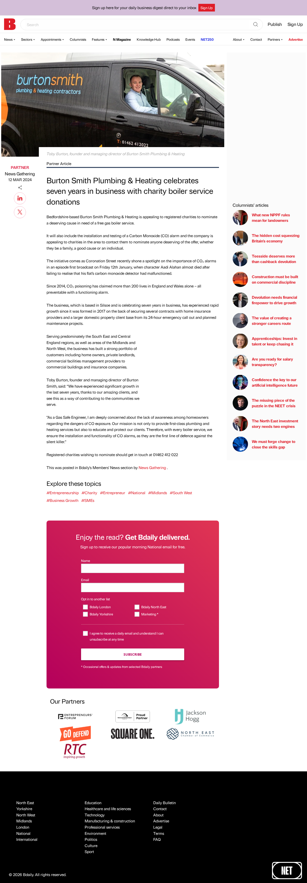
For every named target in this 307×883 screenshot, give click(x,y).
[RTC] (75, 750)
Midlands (24, 820)
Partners (274, 39)
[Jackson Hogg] (190, 715)
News (8, 39)
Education (93, 802)
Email (85, 580)
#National (136, 492)
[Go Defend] (75, 733)
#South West (181, 492)
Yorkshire (24, 808)
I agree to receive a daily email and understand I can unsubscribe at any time (127, 636)
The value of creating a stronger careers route (271, 320)
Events (190, 39)
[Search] (256, 25)
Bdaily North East (153, 607)
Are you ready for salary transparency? (272, 361)
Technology (95, 814)
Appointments (51, 39)
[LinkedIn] (20, 198)
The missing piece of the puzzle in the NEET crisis (273, 403)
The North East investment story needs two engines (275, 423)
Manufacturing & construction (110, 820)
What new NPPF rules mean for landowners (271, 217)
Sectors (26, 39)
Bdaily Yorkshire (101, 614)
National (23, 833)
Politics (91, 839)
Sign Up (207, 7)
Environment (95, 833)
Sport (89, 851)
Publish (275, 24)
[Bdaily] (9, 24)
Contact (256, 39)
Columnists (78, 39)
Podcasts (173, 39)
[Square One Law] (132, 733)
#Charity (89, 492)
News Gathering (20, 173)
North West (25, 814)
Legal (157, 827)
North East (25, 802)
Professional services (102, 827)
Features (98, 39)
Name (85, 560)
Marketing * (149, 614)
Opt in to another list (95, 599)
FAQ (157, 839)
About (237, 39)
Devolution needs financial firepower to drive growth (274, 300)
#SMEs (87, 500)
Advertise (296, 39)
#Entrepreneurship (63, 492)
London (22, 827)
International (26, 839)
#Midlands (157, 492)
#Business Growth (62, 500)
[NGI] (132, 715)
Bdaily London (100, 607)
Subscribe (133, 654)
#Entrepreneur (112, 492)
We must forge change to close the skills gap (273, 444)
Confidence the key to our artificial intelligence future (275, 382)
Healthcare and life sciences (108, 808)
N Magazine (122, 39)
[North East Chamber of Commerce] (190, 733)
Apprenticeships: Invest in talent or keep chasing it (274, 341)
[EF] (75, 715)
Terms (158, 833)
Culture (91, 845)
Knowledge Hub (149, 39)
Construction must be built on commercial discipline (275, 279)
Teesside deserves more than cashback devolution (274, 258)
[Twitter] (20, 211)
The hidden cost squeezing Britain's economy (276, 238)
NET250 (207, 39)
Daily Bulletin (164, 802)
